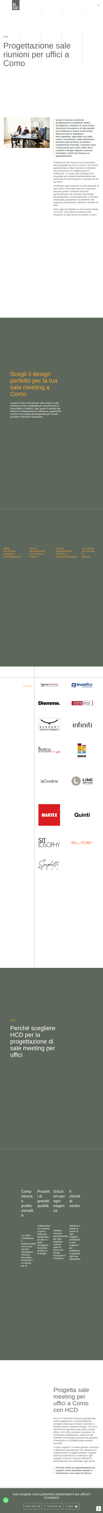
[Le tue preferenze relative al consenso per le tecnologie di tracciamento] (98, 1508)
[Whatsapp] (6, 1500)
